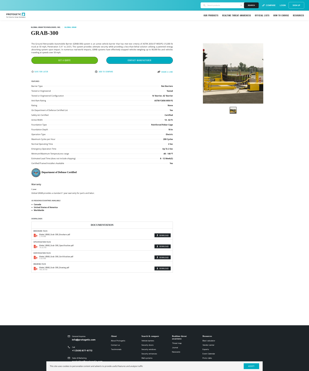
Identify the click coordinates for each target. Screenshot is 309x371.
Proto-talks (207, 358)
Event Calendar (209, 354)
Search (251, 5)
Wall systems (146, 358)
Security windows (148, 349)
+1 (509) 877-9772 (82, 350)
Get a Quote (64, 60)
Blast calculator (209, 341)
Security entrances (149, 354)
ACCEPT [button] (251, 366)
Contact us (115, 345)
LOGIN (283, 5)
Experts (206, 349)
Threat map (177, 343)
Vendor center (208, 345)
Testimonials (116, 349)
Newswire (176, 352)
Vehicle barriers (147, 341)
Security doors (147, 345)
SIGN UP (296, 5)
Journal (175, 348)
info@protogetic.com (83, 339)
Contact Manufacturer (139, 60)
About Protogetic (118, 341)
